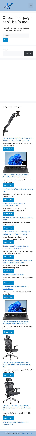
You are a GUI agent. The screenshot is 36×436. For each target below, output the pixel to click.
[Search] (5, 40)
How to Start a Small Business (13, 275)
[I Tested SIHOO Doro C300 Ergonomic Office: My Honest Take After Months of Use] (11, 391)
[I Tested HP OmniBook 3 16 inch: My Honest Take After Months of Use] (16, 163)
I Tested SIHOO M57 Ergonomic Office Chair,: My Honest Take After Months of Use (16, 365)
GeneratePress (27, 433)
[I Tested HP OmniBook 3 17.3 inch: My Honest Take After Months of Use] (16, 310)
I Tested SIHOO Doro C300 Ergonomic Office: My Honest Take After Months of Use (17, 408)
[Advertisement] (18, 80)
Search (5, 50)
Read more (8, 149)
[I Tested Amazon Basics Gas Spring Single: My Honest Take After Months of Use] (11, 124)
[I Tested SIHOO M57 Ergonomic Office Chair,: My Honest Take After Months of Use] (11, 348)
